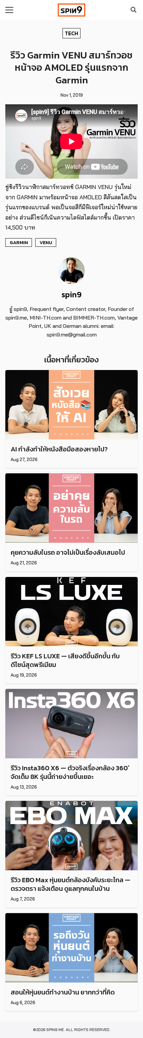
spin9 (71, 294)
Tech (71, 33)
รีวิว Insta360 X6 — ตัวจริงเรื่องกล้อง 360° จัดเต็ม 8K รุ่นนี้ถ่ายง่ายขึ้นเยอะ (70, 772)
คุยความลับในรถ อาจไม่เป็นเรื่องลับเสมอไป (68, 552)
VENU (46, 242)
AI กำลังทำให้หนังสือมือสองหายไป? (59, 449)
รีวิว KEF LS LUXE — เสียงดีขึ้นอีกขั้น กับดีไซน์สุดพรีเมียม (65, 660)
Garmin (19, 242)
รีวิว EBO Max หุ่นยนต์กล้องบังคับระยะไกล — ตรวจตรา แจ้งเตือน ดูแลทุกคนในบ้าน (70, 884)
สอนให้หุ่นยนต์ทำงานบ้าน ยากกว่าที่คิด (63, 992)
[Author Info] (71, 282)
